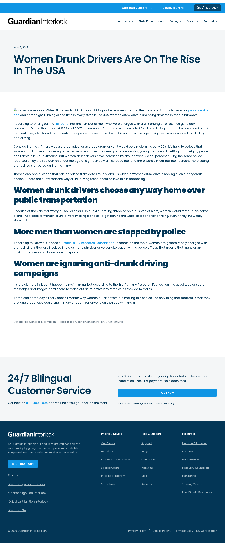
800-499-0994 (37, 403)
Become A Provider (194, 443)
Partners (187, 451)
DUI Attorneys (191, 459)
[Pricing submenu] (180, 21)
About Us (147, 468)
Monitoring (189, 476)
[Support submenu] (216, 21)
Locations (107, 451)
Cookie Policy (161, 531)
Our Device (108, 443)
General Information (42, 322)
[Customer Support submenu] (151, 8)
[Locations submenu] (132, 21)
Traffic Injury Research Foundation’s (88, 243)
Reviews (146, 484)
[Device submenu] (197, 21)
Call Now (167, 393)
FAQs (144, 451)
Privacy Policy (137, 531)
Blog (144, 476)
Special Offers (110, 468)
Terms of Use (182, 531)
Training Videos (192, 484)
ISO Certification (206, 531)
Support (146, 443)
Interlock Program (113, 476)
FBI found (61, 124)
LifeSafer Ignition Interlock (26, 484)
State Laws (108, 484)
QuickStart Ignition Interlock (28, 501)
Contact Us (148, 459)
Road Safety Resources (197, 492)
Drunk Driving (114, 322)
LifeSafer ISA (17, 510)
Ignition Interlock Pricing (116, 459)
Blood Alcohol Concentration (85, 322)
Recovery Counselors (196, 468)
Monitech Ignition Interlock (27, 493)
